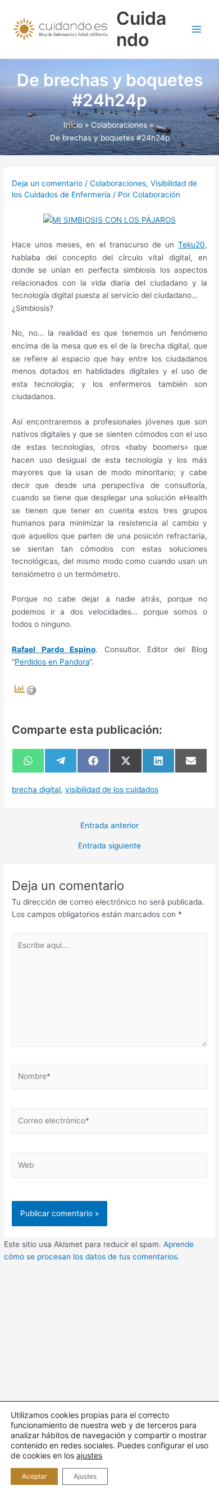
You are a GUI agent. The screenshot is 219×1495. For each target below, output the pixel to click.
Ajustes (85, 1476)
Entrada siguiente (109, 846)
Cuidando (141, 29)
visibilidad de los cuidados (111, 789)
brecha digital (36, 789)
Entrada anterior (109, 826)
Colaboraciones (118, 183)
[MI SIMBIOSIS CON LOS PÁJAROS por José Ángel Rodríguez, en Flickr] (109, 219)
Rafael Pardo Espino (53, 649)
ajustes (89, 1455)
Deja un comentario (47, 183)
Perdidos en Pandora (52, 661)
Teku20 (191, 244)
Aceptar (34, 1476)
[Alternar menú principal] (196, 29)
